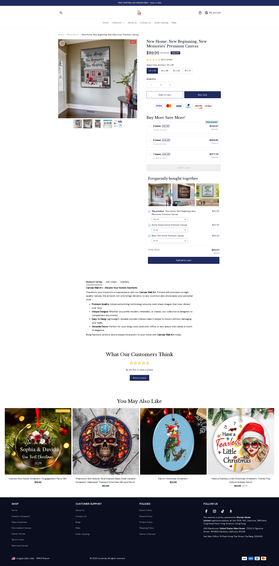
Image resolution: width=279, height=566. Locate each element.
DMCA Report (43, 558)
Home (61, 34)
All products (73, 34)
